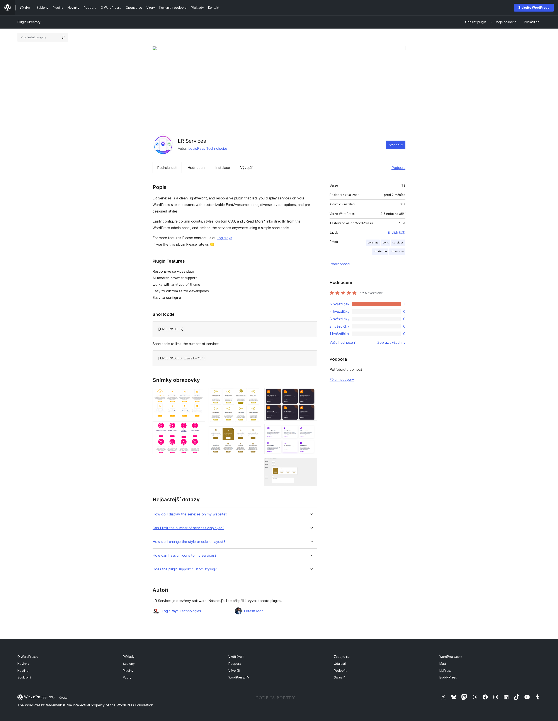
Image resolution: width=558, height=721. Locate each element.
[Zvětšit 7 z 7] (311, 463)
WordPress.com (450, 656)
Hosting (23, 670)
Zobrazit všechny (391, 342)
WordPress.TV (238, 677)
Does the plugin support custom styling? (185, 569)
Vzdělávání (236, 656)
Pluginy (128, 670)
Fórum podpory (342, 379)
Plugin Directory (29, 22)
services (398, 242)
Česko (63, 697)
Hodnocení (196, 167)
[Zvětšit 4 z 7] (255, 432)
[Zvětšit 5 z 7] (311, 393)
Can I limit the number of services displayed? (188, 528)
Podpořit (340, 670)
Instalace (222, 167)
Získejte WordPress (533, 7)
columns (372, 242)
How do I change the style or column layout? (189, 542)
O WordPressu (27, 656)
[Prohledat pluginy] (63, 37)
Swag (340, 677)
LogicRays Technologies (208, 148)
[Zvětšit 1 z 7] (199, 393)
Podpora (398, 167)
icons (385, 242)
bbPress (445, 670)
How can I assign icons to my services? (184, 555)
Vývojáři (246, 167)
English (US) (396, 232)
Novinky (23, 663)
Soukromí (24, 677)
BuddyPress (448, 677)
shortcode (380, 251)
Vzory (127, 677)
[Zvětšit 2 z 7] (199, 427)
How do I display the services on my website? (190, 514)
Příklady (128, 656)
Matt (442, 663)
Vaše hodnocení (343, 342)
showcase (397, 251)
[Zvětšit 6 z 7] (311, 430)
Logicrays (224, 238)
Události (340, 663)
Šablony (129, 663)
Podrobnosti (167, 167)
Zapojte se (342, 656)
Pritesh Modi (254, 611)
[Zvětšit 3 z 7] (255, 393)
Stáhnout (396, 145)
